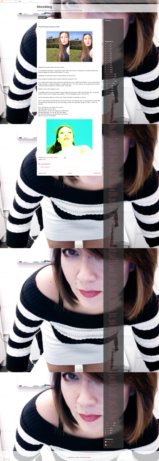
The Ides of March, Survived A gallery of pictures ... (111, 268)
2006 (108, 67)
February (110, 423)
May (109, 90)
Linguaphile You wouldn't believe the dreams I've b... (113, 397)
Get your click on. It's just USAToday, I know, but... (112, 377)
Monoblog (44, 7)
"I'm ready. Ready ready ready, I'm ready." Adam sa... (113, 223)
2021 (108, 44)
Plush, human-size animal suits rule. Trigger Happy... (113, 289)
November (111, 76)
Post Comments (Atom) (73, 178)
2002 (108, 430)
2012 (108, 55)
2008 (108, 62)
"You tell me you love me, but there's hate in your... (112, 243)
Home (70, 173)
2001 (108, 433)
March (110, 95)
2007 (108, 65)
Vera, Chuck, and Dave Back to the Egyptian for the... (113, 152)
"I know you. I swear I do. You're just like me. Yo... (112, 309)
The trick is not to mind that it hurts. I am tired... (112, 390)
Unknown (109, 445)
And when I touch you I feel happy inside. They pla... (113, 296)
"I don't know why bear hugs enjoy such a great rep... (113, 195)
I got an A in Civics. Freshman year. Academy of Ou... (113, 410)
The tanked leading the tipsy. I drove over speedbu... (113, 249)
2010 (108, 58)
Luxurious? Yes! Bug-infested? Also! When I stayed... (112, 335)
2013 (108, 53)
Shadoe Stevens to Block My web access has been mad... (112, 126)
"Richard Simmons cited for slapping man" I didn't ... (113, 167)
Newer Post (42, 173)
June (109, 88)
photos (44, 159)
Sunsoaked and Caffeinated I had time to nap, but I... (112, 134)
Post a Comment (45, 167)
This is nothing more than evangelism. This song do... (112, 236)
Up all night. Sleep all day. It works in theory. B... (113, 140)
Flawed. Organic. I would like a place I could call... (113, 315)
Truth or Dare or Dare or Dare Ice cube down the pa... (112, 282)
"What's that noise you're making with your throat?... (113, 119)
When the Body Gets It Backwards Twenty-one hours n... (112, 356)
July (109, 85)
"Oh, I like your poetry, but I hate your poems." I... (112, 342)
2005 (108, 69)
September (111, 81)
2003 (108, 428)
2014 (108, 51)
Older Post (97, 173)
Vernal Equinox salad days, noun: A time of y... (112, 216)
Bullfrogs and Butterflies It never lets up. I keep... (112, 403)
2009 (108, 60)
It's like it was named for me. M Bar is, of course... (112, 181)
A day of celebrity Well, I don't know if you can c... (113, 106)
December (111, 74)
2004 (108, 72)
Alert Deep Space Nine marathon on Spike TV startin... (112, 112)
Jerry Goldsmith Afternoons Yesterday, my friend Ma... (112, 322)
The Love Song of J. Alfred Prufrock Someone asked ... (112, 159)
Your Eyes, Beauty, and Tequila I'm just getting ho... (112, 146)
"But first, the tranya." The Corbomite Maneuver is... (112, 256)
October (110, 78)
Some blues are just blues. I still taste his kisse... (113, 99)
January (110, 425)
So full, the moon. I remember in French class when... (112, 370)
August (110, 83)
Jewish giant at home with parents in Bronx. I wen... (112, 201)
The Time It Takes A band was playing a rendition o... (113, 418)
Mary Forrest (110, 442)
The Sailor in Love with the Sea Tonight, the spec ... (113, 363)
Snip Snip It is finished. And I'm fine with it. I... (112, 276)
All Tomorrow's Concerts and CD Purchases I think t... (113, 329)
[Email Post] (64, 157)
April (109, 92)
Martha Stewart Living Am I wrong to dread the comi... (112, 383)
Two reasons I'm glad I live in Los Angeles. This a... (112, 302)
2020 (108, 46)
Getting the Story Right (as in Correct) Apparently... (112, 188)
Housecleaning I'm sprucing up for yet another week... (113, 229)
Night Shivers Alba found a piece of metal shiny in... (113, 262)
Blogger (89, 457)
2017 (108, 48)
